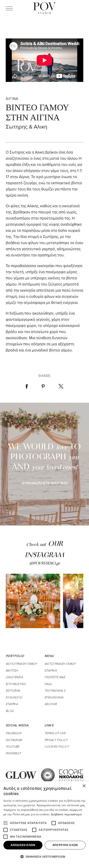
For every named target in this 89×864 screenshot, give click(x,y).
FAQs (48, 684)
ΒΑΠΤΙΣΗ (12, 670)
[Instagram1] (33, 601)
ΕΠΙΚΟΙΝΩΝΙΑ (53, 697)
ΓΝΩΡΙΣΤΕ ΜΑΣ (54, 677)
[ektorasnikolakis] (71, 775)
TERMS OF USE (54, 733)
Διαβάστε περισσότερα (66, 814)
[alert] (44, 822)
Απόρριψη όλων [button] (65, 845)
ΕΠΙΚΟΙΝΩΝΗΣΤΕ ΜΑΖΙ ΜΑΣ (44, 482)
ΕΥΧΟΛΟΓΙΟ (14, 697)
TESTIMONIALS (54, 690)
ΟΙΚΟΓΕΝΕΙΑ (14, 677)
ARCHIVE (50, 704)
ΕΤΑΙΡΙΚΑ (12, 704)
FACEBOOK (13, 733)
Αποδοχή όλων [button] (23, 845)
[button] (44, 856)
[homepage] (44, 8)
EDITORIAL (13, 690)
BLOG (10, 711)
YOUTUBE (12, 746)
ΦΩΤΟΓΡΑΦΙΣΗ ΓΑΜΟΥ (21, 664)
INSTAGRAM (14, 740)
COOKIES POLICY (56, 746)
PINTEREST (13, 753)
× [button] (84, 786)
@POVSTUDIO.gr (44, 564)
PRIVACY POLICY (56, 740)
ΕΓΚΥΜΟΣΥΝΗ (16, 684)
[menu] (9, 8)
